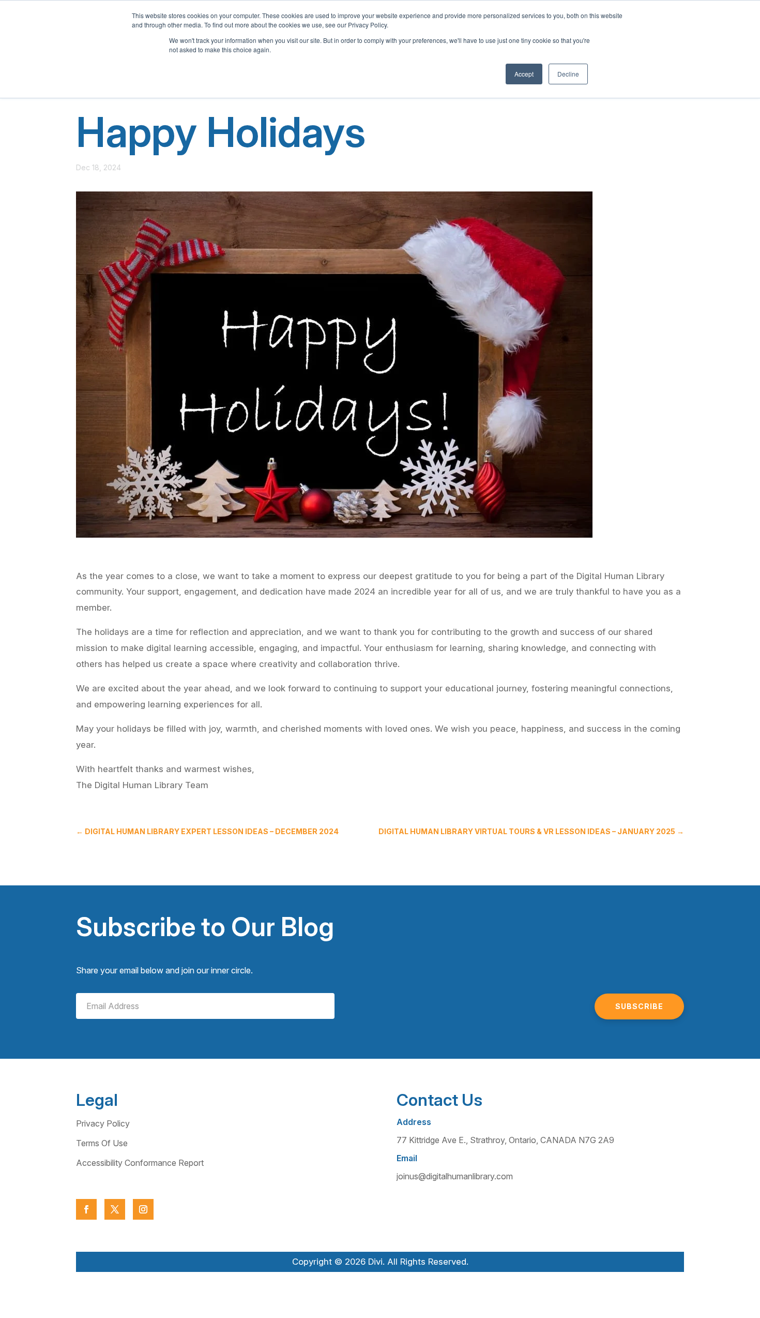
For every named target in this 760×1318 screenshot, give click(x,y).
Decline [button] (568, 73)
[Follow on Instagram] (143, 1209)
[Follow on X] (114, 1209)
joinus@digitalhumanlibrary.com (455, 1176)
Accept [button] (524, 73)
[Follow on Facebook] (86, 1209)
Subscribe (639, 1006)
